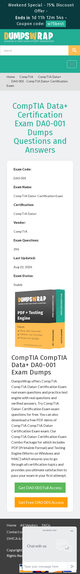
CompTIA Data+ (49, 77)
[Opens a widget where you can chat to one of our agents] (49, 548)
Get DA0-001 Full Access (40, 487)
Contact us (15, 532)
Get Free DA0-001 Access (41, 502)
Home (11, 77)
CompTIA (26, 77)
